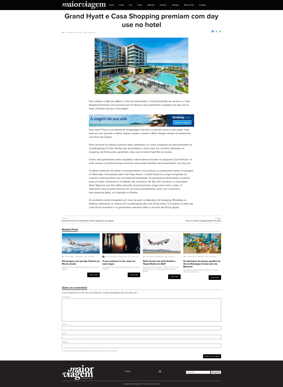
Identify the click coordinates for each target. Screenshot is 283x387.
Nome (64, 324)
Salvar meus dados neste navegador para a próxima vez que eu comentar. (90, 351)
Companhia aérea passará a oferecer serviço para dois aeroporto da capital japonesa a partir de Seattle (161, 269)
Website (65, 342)
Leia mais (93, 275)
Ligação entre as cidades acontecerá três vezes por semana (80, 268)
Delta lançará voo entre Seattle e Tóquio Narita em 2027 (159, 262)
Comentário (66, 297)
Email (64, 333)
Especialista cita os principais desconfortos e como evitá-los (120, 268)
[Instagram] (159, 371)
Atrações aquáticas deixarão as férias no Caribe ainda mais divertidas (200, 271)
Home (127, 371)
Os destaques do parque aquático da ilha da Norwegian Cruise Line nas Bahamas (201, 264)
